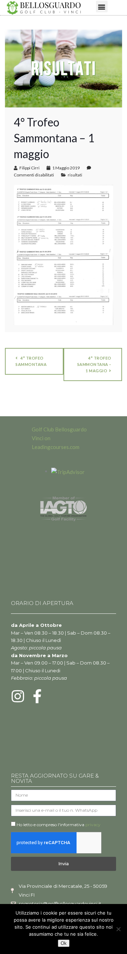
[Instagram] (18, 696)
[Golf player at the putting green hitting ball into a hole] (63, 67)
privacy (93, 824)
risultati (75, 174)
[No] (118, 929)
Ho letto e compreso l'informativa (59, 824)
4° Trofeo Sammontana (31, 361)
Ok (64, 943)
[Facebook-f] (37, 696)
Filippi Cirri (29, 167)
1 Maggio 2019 (66, 167)
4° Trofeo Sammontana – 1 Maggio (94, 364)
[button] (102, 6)
